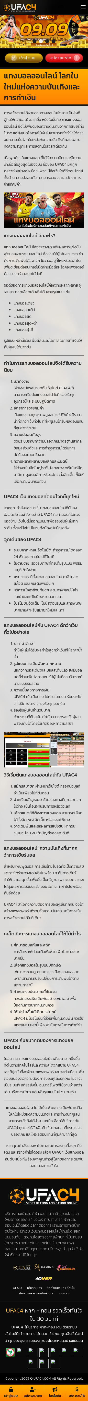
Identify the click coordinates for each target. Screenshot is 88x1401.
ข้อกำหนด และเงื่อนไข (61, 1260)
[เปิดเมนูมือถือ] (83, 7)
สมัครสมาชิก (60, 30)
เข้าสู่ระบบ (27, 30)
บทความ (64, 1265)
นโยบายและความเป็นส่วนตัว (36, 1265)
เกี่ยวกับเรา (34, 1260)
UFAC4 (17, 1260)
